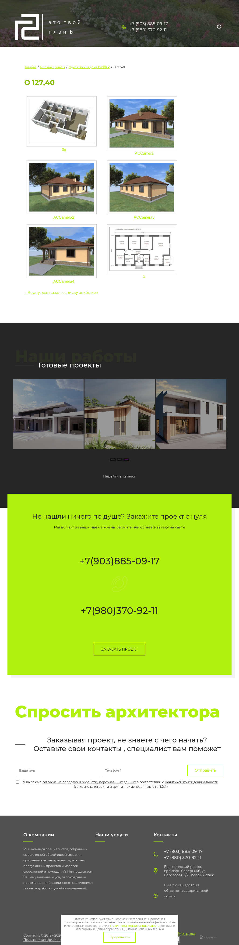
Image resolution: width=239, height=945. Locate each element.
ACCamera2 (63, 217)
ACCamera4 (63, 281)
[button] (119, 649)
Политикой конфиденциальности (191, 782)
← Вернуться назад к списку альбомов (61, 292)
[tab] (113, 459)
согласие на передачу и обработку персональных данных (89, 782)
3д (64, 150)
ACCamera (144, 153)
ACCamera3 (144, 217)
